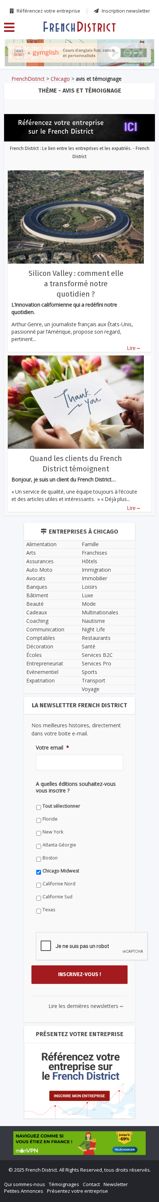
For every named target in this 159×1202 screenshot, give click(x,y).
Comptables (40, 637)
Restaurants (96, 637)
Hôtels (89, 561)
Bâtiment (37, 595)
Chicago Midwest (61, 871)
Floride (50, 819)
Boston (50, 858)
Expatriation (40, 680)
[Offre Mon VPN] (79, 1143)
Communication (45, 629)
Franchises (94, 552)
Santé (88, 646)
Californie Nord (59, 884)
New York (53, 832)
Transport (93, 680)
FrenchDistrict (28, 78)
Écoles (34, 654)
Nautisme (93, 620)
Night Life (93, 629)
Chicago (60, 78)
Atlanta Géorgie (59, 845)
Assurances (40, 561)
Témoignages (64, 1184)
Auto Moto (39, 569)
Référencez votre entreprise (48, 10)
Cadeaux (36, 612)
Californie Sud (57, 897)
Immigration (96, 569)
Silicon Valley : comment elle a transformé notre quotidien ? (76, 283)
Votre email (52, 747)
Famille (90, 544)
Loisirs (89, 586)
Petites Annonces (23, 1191)
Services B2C (97, 654)
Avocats (35, 578)
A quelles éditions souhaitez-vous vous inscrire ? (76, 787)
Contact (91, 1184)
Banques (36, 586)
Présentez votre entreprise (77, 1191)
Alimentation (41, 544)
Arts (31, 552)
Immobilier (94, 578)
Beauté (35, 603)
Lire (133, 347)
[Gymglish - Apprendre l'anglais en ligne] (79, 52)
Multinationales (100, 612)
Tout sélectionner (61, 806)
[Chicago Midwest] (79, 26)
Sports (89, 671)
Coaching (37, 620)
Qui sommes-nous (24, 1184)
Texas (49, 909)
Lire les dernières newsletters (85, 1005)
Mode (89, 603)
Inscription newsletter (125, 10)
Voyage (90, 688)
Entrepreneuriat (44, 663)
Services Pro (96, 663)
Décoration (39, 646)
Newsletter (116, 1184)
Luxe (87, 595)
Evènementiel (42, 671)
